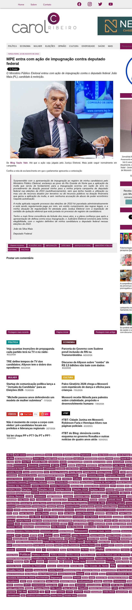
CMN (123, 472)
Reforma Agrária (13, 566)
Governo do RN (96, 503)
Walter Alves (56, 595)
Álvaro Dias (39, 458)
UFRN (87, 592)
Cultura (77, 478)
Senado (77, 577)
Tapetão (105, 585)
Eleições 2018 (29, 489)
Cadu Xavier (118, 465)
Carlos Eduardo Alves (89, 468)
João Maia (66, 245)
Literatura (55, 524)
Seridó (91, 578)
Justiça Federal (24, 520)
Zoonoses (82, 595)
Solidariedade (38, 585)
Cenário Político (14, 472)
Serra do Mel (101, 578)
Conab (82, 475)
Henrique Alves (72, 506)
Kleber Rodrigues (50, 521)
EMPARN (119, 490)
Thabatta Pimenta (42, 588)
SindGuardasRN (85, 581)
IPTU (9, 513)
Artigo (17, 462)
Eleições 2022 (35, 245)
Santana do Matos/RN (90, 570)
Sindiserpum (119, 581)
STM (71, 585)
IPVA (15, 513)
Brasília (71, 465)
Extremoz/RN (68, 493)
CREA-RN (67, 479)
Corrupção (28, 479)
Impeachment (57, 510)
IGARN (47, 510)
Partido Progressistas (120, 542)
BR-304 (55, 465)
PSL (26, 562)
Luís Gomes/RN (81, 524)
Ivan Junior (69, 513)
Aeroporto (57, 455)
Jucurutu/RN (118, 517)
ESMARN (10, 493)
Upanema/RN (122, 592)
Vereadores (13, 595)
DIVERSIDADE (88, 46)
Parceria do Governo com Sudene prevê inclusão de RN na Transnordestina (82, 351)
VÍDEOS (12, 414)
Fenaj (104, 496)
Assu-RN (26, 462)
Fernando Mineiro (117, 496)
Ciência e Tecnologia (59, 472)
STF (60, 585)
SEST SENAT (39, 581)
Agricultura (85, 455)
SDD (88, 574)
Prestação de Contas (67, 558)
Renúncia (51, 566)
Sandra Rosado (56, 570)
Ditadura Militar (76, 486)
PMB (92, 550)
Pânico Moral (93, 539)
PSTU (40, 562)
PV (61, 562)
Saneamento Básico (72, 570)
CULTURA (73, 46)
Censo (26, 472)
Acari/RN (30, 455)
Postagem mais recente (18, 332)
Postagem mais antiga (105, 332)
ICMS (9, 510)
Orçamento (43, 539)
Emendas (110, 490)
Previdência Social (104, 558)
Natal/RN (65, 535)
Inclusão (90, 510)
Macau (109, 524)
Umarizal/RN (96, 592)
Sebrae (94, 574)
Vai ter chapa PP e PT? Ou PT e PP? (28, 435)
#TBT (65, 413)
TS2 (41, 592)
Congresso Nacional (115, 475)
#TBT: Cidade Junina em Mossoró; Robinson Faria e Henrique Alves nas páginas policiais (84, 422)
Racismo (67, 562)
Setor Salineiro (52, 581)
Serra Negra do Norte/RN (118, 578)
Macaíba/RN (99, 524)
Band (109, 462)
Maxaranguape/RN (42, 527)
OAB (9, 539)
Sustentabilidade (93, 585)
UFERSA (78, 592)
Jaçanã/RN (100, 513)
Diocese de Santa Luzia (104, 482)
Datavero (124, 479)
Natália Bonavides (80, 535)
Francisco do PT (59, 500)
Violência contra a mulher (38, 595)
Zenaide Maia (70, 595)
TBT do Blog (117, 585)
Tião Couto (56, 588)
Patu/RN (57, 545)
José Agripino (91, 517)
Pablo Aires (69, 539)
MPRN (25, 535)
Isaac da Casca (26, 513)
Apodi (117, 459)
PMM (100, 549)
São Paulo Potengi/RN (47, 574)
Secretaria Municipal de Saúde (21, 577)
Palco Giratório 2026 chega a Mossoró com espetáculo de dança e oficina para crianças (86, 387)
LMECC (64, 524)
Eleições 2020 (46, 489)
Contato (47, 4)
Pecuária (119, 545)
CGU (46, 472)
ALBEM (113, 455)
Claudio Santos (90, 472)
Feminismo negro (82, 496)
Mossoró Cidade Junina (100, 531)
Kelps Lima (37, 521)
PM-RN (84, 550)
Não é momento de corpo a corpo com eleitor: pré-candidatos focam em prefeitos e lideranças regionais (29, 425)
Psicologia (19, 562)
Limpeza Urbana (42, 524)
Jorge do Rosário (49, 517)
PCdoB (105, 545)
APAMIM (109, 459)
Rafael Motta (79, 561)
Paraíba (104, 539)
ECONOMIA (25, 46)
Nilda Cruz (126, 535)
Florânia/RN (11, 500)
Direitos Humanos (40, 486)
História (99, 506)
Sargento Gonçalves (67, 574)
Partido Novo (104, 542)
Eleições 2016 (13, 489)
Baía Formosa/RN (75, 462)
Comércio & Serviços (27, 475)
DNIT (113, 486)
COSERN (39, 479)
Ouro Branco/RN (56, 539)
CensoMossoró (36, 472)
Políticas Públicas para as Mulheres (113, 555)
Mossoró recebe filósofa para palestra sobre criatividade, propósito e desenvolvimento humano (85, 400)
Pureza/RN (53, 562)
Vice (23, 595)
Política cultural (40, 554)
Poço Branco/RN (112, 550)
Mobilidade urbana (49, 531)
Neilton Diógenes (113, 535)
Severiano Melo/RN (68, 581)
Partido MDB (91, 542)
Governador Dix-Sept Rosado (74, 503)
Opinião (32, 539)
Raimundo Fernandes (95, 562)
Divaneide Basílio (91, 486)
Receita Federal (122, 562)
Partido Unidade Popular (23, 545)
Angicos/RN (78, 459)
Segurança (55, 577)
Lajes (115, 521)
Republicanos (63, 566)
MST (40, 535)
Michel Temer (102, 527)
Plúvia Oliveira (73, 550)
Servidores (12, 581)
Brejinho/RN (92, 465)
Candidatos (50, 468)
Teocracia (29, 588)
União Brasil (108, 592)
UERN (69, 592)
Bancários (88, 462)
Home (21, 4)
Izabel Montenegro (84, 513)
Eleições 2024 (80, 489)
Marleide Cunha (14, 527)
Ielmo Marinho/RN (28, 510)
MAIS (110, 46)
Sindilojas (98, 581)
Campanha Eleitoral (34, 468)
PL (44, 550)
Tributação (33, 592)
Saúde (80, 573)
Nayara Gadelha (97, 535)
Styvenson (80, 585)
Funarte (94, 500)
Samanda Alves (40, 570)
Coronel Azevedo (14, 479)
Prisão (117, 558)
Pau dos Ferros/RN (70, 545)
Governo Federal (115, 503)
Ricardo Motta (77, 566)
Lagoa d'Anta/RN (65, 521)
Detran (50, 482)
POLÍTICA (12, 46)
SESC (23, 581)
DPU (127, 486)
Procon (125, 558)
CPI (58, 479)
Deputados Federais (37, 482)
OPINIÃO (62, 46)
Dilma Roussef (86, 482)
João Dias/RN (22, 517)
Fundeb (102, 500)
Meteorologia (90, 527)
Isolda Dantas (42, 513)
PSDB (10, 561)
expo (59, 493)
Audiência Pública (40, 462)
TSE (47, 592)
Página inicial (62, 332)
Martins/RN (28, 527)
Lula (91, 524)
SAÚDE (101, 46)
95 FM (10, 455)
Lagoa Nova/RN (80, 521)
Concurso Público (96, 475)
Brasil (63, 465)
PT (46, 561)
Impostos (69, 510)
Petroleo (31, 550)
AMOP (61, 459)
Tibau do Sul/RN (69, 588)
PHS (38, 550)
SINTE (27, 585)
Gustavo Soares (23, 506)
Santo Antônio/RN (108, 570)
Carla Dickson (72, 469)
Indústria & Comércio (105, 510)
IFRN (40, 510)
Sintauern (18, 585)
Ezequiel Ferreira (82, 493)
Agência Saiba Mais (71, 455)
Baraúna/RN (118, 462)
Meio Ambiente (58, 527)
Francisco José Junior (78, 499)
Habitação (51, 506)
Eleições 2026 (97, 489)
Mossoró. (116, 531)
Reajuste (110, 561)
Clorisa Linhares (104, 472)
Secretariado (42, 577)
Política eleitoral (58, 555)
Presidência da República (44, 558)
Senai (85, 578)
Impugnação (51, 245)
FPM (32, 500)
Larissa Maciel (124, 521)
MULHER (38, 46)
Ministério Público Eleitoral (27, 531)
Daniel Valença (112, 479)
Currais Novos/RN (91, 479)
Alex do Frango (124, 455)
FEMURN (95, 496)
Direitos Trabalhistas (60, 486)
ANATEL (69, 459)
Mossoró (81, 531)
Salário (29, 570)
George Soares (39, 503)
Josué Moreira (105, 517)
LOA (71, 524)
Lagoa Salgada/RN (95, 521)
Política (25, 250)
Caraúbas (61, 469)
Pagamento (81, 539)
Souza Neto (52, 585)
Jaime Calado (125, 513)
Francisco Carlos (44, 500)
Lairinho (108, 521)
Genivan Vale (26, 503)
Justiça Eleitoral (83, 245)
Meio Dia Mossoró (75, 527)
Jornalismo (78, 517)
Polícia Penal (12, 555)
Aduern (49, 455)
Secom (102, 574)
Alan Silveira (103, 455)
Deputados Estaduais (16, 482)
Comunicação (72, 475)
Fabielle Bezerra (98, 493)
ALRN (10, 458)
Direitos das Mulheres (18, 485)
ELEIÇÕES (50, 46)
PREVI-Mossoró (87, 558)
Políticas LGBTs (88, 555)
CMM (115, 472)
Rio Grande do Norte (96, 565)
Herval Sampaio (87, 506)
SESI (30, 581)
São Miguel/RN (31, 574)
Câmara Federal (17, 245)
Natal (56, 535)
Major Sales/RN (119, 524)
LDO (17, 524)
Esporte (35, 493)
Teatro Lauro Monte (15, 588)
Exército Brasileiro (48, 493)
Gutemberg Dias (38, 506)
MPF (18, 535)
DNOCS (120, 486)
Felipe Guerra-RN (54, 496)
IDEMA (17, 510)
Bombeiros (44, 465)
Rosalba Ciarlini (15, 570)
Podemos (125, 550)
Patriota (49, 545)
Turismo (60, 592)
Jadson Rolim (111, 513)
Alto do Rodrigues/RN (23, 459)
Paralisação (114, 539)
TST (53, 592)
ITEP (60, 513)
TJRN (114, 588)
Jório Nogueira (65, 517)
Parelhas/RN (126, 539)
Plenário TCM (52, 550)
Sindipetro (108, 581)
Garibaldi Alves (114, 499)
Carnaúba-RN (106, 469)
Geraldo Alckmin (54, 503)
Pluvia (63, 550)
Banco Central (99, 462)
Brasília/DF (81, 465)
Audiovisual (53, 462)
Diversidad (104, 486)
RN (113, 565)
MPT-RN (33, 535)
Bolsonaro (33, 465)
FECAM (29, 496)
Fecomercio (40, 496)
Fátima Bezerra (15, 496)
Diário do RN (73, 482)
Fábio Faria (124, 493)
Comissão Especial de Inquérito (50, 475)
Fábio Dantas (112, 493)
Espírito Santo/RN (23, 493)
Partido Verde (39, 545)
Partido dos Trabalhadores (55, 542)
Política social (73, 555)
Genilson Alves (13, 503)
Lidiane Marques (27, 524)
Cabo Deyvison (105, 465)
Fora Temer (23, 500)
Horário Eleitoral (110, 506)
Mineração (114, 527)
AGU (94, 455)
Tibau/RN (83, 588)
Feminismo (68, 496)
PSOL (33, 561)
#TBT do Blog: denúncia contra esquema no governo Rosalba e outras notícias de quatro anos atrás (85, 436)
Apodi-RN (125, 458)
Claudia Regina (75, 472)
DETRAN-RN (61, 482)
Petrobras (21, 550)
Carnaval (117, 469)
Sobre (34, 4)
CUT (102, 479)
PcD (97, 545)
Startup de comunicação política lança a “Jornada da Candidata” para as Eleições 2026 (30, 387)
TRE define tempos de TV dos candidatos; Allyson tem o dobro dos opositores (29, 364)
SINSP (9, 585)
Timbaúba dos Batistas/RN (100, 588)
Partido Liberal (76, 542)
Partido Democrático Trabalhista (29, 542)
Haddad (60, 506)
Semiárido (67, 578)
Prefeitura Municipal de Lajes (18, 558)
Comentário (11, 475)
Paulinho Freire (87, 545)
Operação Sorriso (20, 539)
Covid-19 (50, 478)
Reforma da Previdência (34, 566)
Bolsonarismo (20, 465)
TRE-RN (22, 591)
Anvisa (101, 459)
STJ (66, 585)
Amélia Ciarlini (51, 459)
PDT (111, 545)
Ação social (20, 455)
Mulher (48, 535)
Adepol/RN (40, 455)
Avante (63, 462)
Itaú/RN (53, 513)
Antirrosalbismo (91, 459)
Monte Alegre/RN (66, 531)
